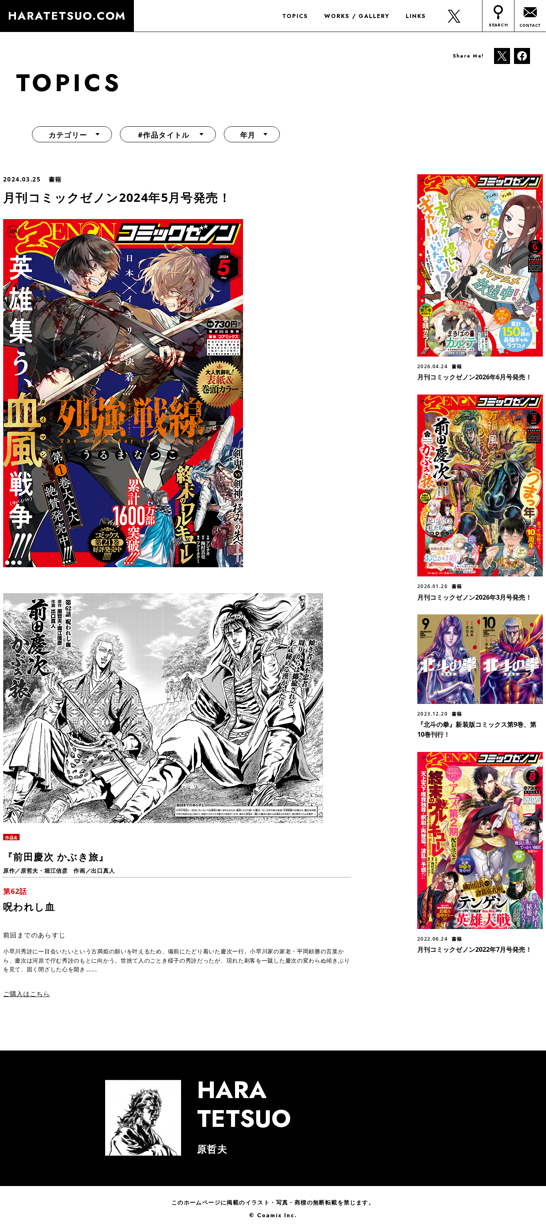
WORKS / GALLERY (357, 16)
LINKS (416, 16)
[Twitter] (502, 55)
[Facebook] (522, 55)
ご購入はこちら (26, 993)
